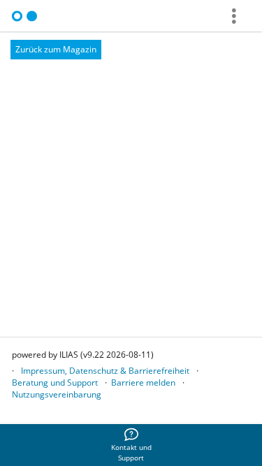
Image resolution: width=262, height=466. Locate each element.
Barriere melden (143, 382)
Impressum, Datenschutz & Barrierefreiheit (105, 371)
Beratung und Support (55, 382)
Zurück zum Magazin (55, 49)
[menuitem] (131, 445)
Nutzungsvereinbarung (56, 394)
